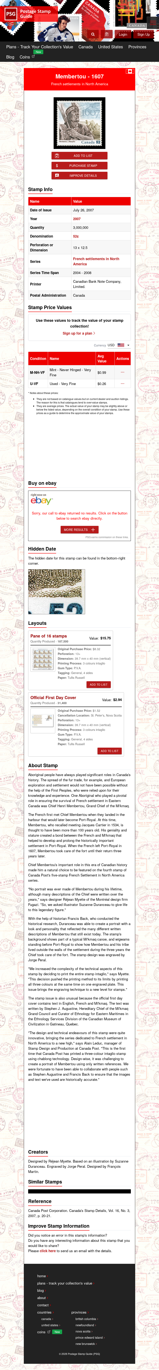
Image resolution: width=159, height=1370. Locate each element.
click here (48, 1250)
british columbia (86, 1319)
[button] (122, 372)
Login (123, 34)
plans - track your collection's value (64, 1283)
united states (49, 1325)
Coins (28, 56)
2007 (77, 218)
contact (43, 1304)
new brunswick (85, 1344)
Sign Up (143, 34)
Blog (10, 57)
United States (110, 47)
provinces (79, 1312)
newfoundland (85, 1325)
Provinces (137, 47)
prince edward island (89, 1337)
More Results (76, 530)
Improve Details (83, 175)
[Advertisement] (79, 446)
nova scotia (83, 1331)
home (41, 1275)
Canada (85, 47)
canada (46, 1319)
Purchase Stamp (83, 165)
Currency (100, 345)
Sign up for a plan (77, 333)
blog (40, 1290)
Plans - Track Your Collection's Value (39, 47)
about (41, 1297)
